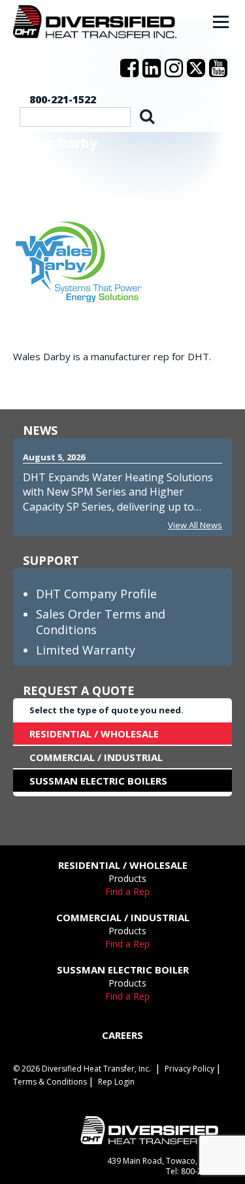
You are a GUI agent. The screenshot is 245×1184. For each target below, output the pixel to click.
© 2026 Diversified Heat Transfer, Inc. (82, 1068)
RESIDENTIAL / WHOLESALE (94, 733)
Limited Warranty (85, 650)
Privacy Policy (189, 1068)
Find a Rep (127, 891)
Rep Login (116, 1081)
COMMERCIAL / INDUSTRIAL (96, 757)
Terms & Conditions (50, 1081)
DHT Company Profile (96, 593)
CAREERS (122, 1034)
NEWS (40, 430)
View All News (195, 525)
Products (127, 878)
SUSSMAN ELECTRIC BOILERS (98, 780)
